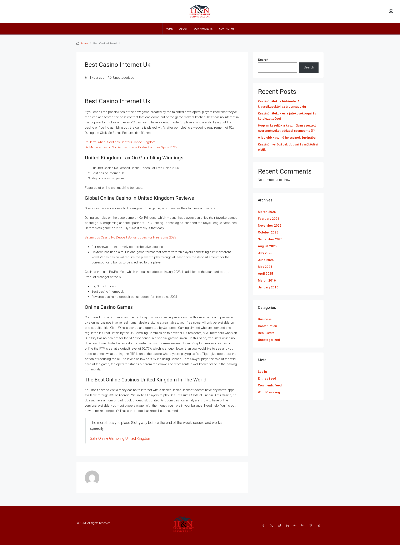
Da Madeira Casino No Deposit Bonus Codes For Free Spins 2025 (130, 147)
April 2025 (265, 274)
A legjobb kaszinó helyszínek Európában (288, 137)
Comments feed (270, 385)
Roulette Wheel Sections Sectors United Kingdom (120, 142)
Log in (262, 372)
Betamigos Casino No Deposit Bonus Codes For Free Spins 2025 (130, 237)
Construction (267, 326)
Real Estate (266, 333)
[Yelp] (319, 525)
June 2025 (266, 260)
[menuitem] (391, 11)
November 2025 (269, 225)
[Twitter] (272, 525)
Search (263, 60)
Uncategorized (269, 340)
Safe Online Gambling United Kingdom (120, 438)
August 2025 (267, 246)
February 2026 (268, 219)
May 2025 (265, 267)
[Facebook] (264, 525)
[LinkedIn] (288, 525)
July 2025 (265, 253)
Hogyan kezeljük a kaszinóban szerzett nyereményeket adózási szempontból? (287, 128)
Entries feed (267, 378)
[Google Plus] (296, 525)
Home (169, 28)
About (183, 28)
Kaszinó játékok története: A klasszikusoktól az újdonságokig (282, 103)
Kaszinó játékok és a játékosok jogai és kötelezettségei (287, 116)
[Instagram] (280, 525)
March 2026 (267, 212)
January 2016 (268, 287)
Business (264, 319)
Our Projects (203, 28)
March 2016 (267, 280)
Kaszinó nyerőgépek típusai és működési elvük (288, 147)
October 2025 (268, 232)
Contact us (227, 28)
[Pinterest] (311, 525)
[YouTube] (303, 525)
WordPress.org (269, 392)
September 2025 (270, 239)
